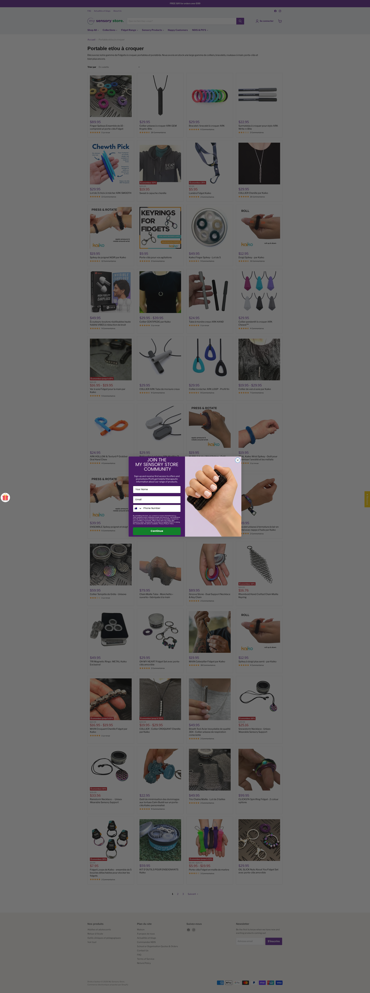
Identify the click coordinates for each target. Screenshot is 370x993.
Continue (157, 531)
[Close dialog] (237, 460)
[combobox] (137, 508)
